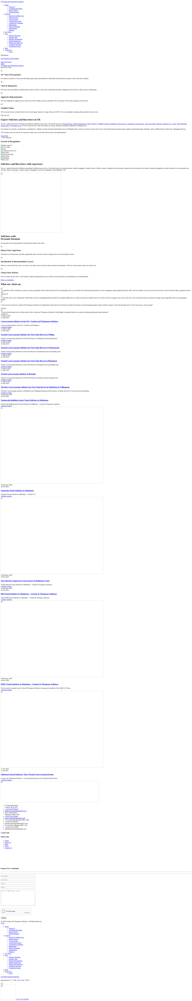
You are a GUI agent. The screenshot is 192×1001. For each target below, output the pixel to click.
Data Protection (182, 124)
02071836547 (5, 58)
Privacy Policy (13, 10)
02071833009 (14, 58)
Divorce (94, 124)
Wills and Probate (14, 26)
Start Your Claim (6, 62)
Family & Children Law (16, 16)
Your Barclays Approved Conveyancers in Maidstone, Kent (25, 581)
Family (89, 124)
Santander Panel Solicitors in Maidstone (17, 491)
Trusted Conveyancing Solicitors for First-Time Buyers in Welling (27, 335)
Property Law (16, 125)
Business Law (167, 124)
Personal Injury (13, 17)
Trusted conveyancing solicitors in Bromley (18, 374)
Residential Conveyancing (117, 124)
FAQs (11, 52)
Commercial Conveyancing (135, 124)
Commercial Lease (15, 46)
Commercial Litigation (16, 23)
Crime (174, 124)
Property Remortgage (15, 39)
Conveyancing (13, 19)
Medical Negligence (79, 124)
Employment (13, 28)
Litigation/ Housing (15, 44)
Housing (11, 30)
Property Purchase (14, 35)
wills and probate (150, 124)
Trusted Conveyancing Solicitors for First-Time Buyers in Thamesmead (30, 348)
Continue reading (6, 327)
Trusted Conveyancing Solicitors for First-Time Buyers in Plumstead (29, 361)
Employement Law (15, 41)
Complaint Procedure (15, 8)
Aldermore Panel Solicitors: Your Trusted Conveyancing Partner (27, 774)
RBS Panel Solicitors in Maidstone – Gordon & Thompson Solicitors (29, 594)
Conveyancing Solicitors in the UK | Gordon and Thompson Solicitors (29, 321)
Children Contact (103, 124)
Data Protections (14, 12)
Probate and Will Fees (16, 43)
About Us (12, 7)
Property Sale (13, 37)
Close (2, 923)
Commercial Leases (15, 21)
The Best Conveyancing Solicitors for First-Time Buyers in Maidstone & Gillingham (35, 387)
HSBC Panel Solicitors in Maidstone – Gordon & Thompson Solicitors (29, 684)
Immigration (12, 25)
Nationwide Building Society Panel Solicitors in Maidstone (24, 400)
